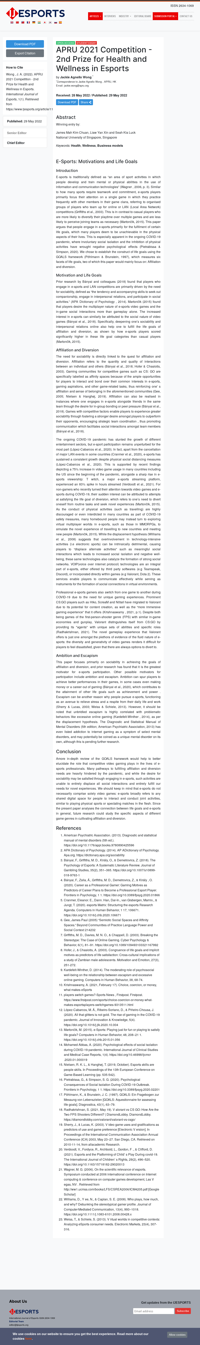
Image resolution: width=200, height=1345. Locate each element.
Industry (124, 16)
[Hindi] (40, 23)
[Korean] (51, 23)
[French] (29, 23)
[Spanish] (61, 23)
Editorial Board (142, 16)
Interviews (110, 16)
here (28, 1338)
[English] (12, 23)
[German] (34, 23)
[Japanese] (45, 23)
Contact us (186, 16)
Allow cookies (177, 1334)
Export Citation (25, 53)
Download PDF (25, 44)
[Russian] (56, 23)
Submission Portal (164, 16)
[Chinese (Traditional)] (23, 23)
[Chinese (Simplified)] (18, 23)
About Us (18, 1301)
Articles (94, 16)
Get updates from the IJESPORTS (166, 1302)
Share (85, 102)
